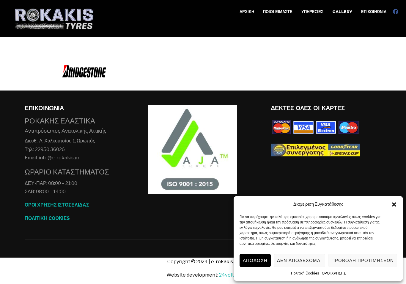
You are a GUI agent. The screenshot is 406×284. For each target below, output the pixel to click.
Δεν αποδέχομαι (299, 260)
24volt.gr (229, 275)
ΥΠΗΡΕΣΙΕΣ (312, 11)
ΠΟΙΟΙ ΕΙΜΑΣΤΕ (277, 11)
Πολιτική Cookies (305, 273)
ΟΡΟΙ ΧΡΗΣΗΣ (334, 273)
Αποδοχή (255, 260)
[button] (394, 204)
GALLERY (342, 11)
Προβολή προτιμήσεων (362, 260)
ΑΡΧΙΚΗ (247, 11)
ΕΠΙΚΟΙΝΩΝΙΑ (373, 11)
